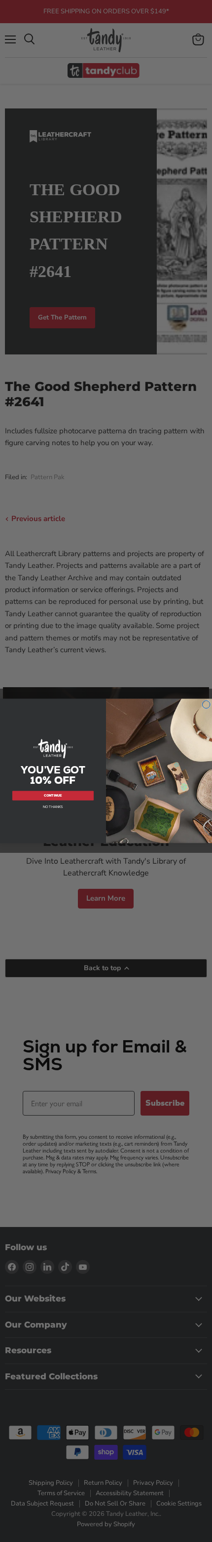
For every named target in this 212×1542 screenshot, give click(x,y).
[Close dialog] (206, 705)
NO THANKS (53, 807)
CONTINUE (53, 795)
